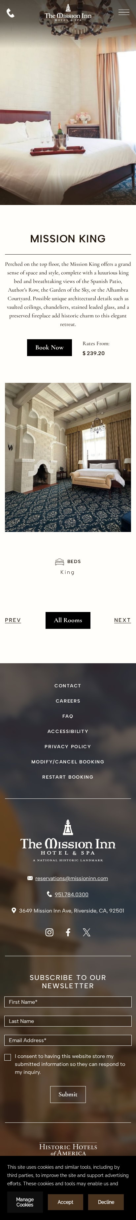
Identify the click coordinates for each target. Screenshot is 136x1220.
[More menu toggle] (124, 12)
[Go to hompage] (68, 28)
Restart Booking (67, 777)
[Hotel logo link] (68, 840)
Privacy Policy (68, 747)
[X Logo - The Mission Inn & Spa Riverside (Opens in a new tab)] (87, 934)
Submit (68, 1094)
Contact (68, 686)
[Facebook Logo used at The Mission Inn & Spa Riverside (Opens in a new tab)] (68, 934)
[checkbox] (7, 1057)
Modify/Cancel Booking (67, 762)
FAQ (67, 716)
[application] (68, 1188)
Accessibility (68, 731)
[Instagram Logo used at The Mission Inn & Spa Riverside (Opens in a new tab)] (49, 934)
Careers (68, 701)
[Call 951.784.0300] (11, 13)
